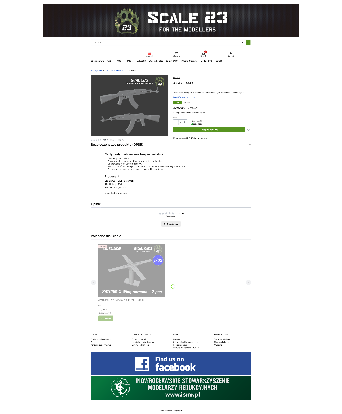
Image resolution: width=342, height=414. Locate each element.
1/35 (106, 70)
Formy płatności (139, 339)
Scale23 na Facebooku (101, 339)
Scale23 (176, 77)
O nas (93, 342)
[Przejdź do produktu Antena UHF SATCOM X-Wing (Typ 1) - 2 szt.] (131, 270)
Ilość (175, 117)
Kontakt (176, 339)
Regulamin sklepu (181, 345)
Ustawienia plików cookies (185, 342)
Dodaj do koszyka (209, 129)
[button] (248, 42)
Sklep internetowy (170, 410)
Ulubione (218, 345)
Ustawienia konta (221, 342)
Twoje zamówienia (222, 339)
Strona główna (96, 70)
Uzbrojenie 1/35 (117, 70)
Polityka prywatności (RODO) (186, 348)
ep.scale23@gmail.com (116, 193)
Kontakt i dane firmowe (101, 345)
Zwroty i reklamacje (140, 345)
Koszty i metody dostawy (143, 342)
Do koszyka (106, 318)
